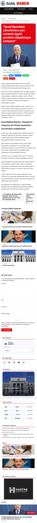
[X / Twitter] (9, 363)
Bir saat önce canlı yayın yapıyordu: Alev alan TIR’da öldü (19, 437)
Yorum (4, 283)
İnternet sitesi (5, 313)
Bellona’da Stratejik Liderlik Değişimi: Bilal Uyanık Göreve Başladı (19, 434)
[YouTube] (19, 363)
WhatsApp (25, 75)
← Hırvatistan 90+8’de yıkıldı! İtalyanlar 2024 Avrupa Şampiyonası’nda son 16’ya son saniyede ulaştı (12, 196)
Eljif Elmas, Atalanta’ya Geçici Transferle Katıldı (16, 430)
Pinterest (12, 78)
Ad (2, 300)
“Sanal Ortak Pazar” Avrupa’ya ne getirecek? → (30, 198)
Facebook (18, 75)
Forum (31, 9)
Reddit (5, 78)
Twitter (11, 75)
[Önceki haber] (28, 374)
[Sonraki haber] (31, 374)
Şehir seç (7, 347)
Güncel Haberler (9, 9)
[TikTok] (24, 363)
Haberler (3, 18)
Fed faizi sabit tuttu (9, 432)
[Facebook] (4, 363)
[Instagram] (14, 363)
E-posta (4, 307)
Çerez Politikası (18, 13)
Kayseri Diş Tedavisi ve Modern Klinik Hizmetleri (16, 428)
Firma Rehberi (21, 9)
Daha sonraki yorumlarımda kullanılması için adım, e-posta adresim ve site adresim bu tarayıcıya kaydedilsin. (18, 324)
